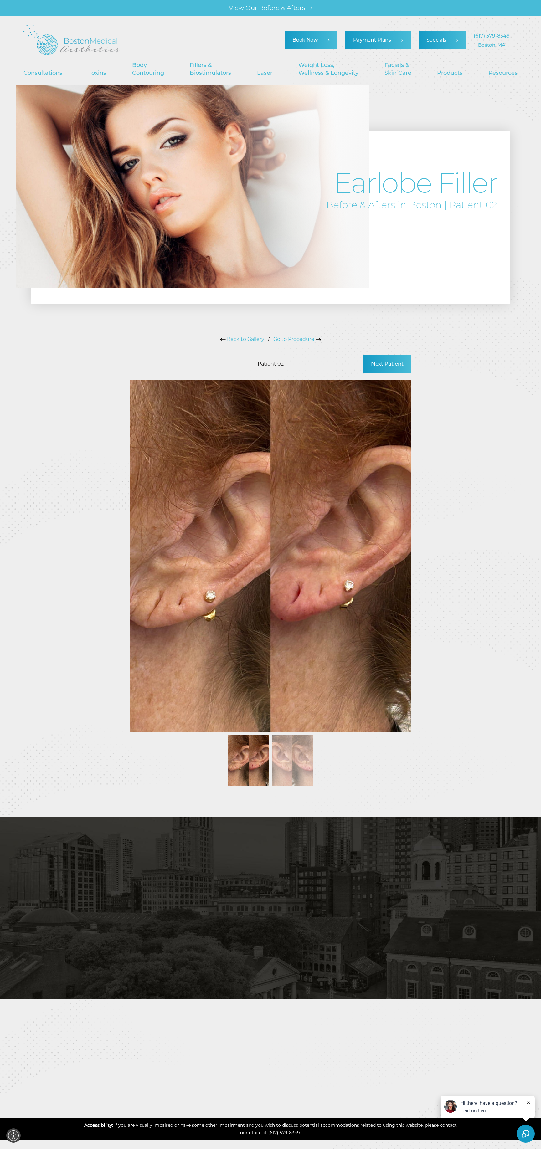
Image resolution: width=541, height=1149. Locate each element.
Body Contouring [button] (148, 69)
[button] (13, 1135)
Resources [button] (503, 72)
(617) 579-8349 (492, 36)
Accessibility (390, 1102)
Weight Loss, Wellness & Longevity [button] (328, 69)
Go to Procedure (294, 339)
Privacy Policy (361, 936)
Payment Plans (372, 40)
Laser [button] (264, 72)
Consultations (42, 72)
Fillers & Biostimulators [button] (210, 69)
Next (387, 364)
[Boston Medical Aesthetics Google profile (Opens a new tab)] (279, 1079)
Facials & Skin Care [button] (397, 69)
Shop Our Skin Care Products (267, 8)
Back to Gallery (245, 339)
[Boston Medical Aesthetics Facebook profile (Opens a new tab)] (261, 1079)
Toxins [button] (97, 72)
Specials (436, 40)
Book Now (304, 40)
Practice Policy (351, 1102)
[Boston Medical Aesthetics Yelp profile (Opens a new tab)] (298, 1079)
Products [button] (449, 72)
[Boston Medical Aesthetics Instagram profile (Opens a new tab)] (243, 1079)
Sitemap (277, 1102)
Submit (304, 955)
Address (496, 1018)
